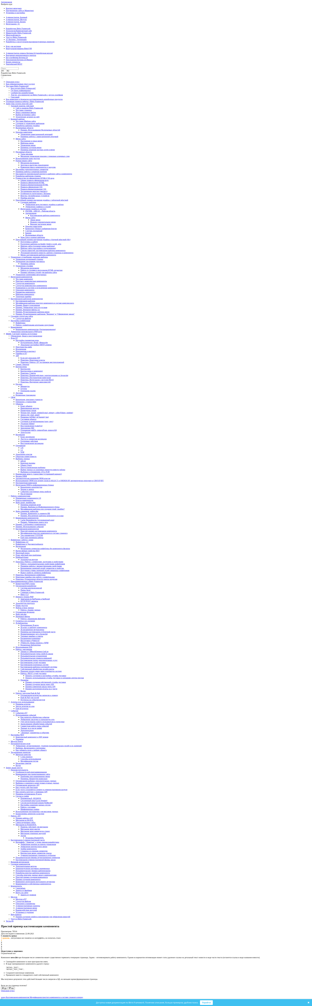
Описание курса (12, 82)
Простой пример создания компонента (32, 877)
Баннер (28, 233)
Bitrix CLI (24, 595)
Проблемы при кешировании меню (35, 776)
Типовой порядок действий (22, 106)
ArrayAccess (25, 432)
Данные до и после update (31, 728)
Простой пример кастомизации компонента (38, 531)
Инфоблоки (20, 323)
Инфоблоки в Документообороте (29, 544)
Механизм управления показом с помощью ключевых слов (45, 156)
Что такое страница (24, 110)
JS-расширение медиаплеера (32, 630)
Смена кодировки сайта (25, 822)
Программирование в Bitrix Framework (27, 581)
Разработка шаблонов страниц (28, 176)
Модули (14, 897)
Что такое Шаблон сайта (26, 121)
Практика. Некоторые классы (32, 360)
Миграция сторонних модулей (33, 833)
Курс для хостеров (13, 46)
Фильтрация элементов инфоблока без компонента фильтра (45, 548)
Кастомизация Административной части (28, 840)
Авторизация (6, 2)
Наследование (26, 494)
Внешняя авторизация (20, 862)
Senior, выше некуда (14, 768)
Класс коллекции (27, 437)
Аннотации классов (24, 454)
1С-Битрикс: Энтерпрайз (16, 39)
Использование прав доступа (28, 158)
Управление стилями (24, 266)
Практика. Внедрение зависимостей (35, 382)
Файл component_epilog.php (27, 511)
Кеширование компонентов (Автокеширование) (36, 329)
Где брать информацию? (21, 90)
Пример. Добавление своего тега (34, 522)
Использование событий (26, 715)
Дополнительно (27, 730)
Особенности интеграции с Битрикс (35, 193)
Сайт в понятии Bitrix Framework (29, 108)
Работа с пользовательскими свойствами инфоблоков (42, 564)
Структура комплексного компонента (31, 286)
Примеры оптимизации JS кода (29, 794)
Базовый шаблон (18, 119)
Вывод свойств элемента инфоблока (35, 573)
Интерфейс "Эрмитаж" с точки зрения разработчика (37, 842)
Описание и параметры (25, 904)
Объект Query (26, 465)
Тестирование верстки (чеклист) (33, 191)
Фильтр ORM (21, 476)
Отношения (20, 446)
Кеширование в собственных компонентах (33, 884)
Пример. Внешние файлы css (28, 310)
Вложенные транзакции (26, 395)
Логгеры (19, 393)
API (17, 356)
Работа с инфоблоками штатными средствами (35, 325)
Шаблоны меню (27, 143)
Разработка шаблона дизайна (28, 126)
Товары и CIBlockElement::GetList (34, 651)
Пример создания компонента (28, 879)
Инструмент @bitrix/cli (29, 641)
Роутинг (19, 384)
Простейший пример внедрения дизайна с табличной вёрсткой (42, 200)
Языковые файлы (23, 616)
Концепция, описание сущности (29, 399)
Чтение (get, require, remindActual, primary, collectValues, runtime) (46, 413)
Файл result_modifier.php (25, 502)
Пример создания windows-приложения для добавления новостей (43, 917)
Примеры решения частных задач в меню (37, 150)
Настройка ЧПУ (17, 735)
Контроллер (25, 369)
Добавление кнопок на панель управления (38, 844)
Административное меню (26, 908)
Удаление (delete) (27, 424)
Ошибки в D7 (21, 353)
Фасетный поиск (23, 553)
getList (23, 461)
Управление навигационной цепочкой (36, 134)
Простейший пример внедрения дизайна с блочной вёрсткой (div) (43, 240)
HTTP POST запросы (29, 601)
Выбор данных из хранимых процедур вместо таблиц (42, 470)
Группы (23, 389)
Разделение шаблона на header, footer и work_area (40, 244)
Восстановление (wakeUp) (31, 426)
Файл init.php (21, 614)
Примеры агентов (23, 704)
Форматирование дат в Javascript (34, 634)
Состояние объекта (28, 419)
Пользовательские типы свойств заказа (36, 654)
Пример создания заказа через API (39, 684)
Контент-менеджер (14, 8)
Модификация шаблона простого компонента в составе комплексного (45, 303)
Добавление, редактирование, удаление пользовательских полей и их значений (49, 746)
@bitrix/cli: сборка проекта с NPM (34, 643)
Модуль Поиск (17, 741)
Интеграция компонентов (21, 277)
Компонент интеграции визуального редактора (35, 882)
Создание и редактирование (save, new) (36, 421)
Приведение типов (28, 410)
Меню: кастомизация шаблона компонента (38, 255)
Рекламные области (24, 152)
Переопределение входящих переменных (33, 868)
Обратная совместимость (26, 456)
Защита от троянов (28, 895)
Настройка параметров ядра (27, 340)
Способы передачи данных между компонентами (36, 875)
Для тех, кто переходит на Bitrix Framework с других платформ (37, 95)
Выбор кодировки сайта (26, 115)
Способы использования (30, 759)
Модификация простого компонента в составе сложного (44, 533)
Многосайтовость (13, 35)
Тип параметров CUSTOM (31, 535)
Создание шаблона (28, 202)
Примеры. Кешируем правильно (33, 779)
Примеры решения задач (30, 505)
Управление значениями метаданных (31, 275)
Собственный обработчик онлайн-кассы (37, 669)
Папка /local (25, 590)
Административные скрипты (28, 906)
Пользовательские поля (20, 744)
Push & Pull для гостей (29, 698)
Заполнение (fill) (27, 428)
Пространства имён (24, 347)
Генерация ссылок (28, 391)
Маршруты (25, 386)
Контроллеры (21, 367)
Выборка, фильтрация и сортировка (30, 748)
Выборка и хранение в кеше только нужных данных (37, 783)
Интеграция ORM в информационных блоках (35, 485)
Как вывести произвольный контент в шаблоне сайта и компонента (44, 174)
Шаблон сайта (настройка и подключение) (38, 248)
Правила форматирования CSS (33, 189)
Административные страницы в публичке (38, 855)
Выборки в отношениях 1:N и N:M (34, 472)
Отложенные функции (25, 612)
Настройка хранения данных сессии (35, 805)
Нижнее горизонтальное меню (43, 222)
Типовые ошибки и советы (31, 636)
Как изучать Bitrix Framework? (23, 88)
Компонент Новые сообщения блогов (41, 229)
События (14, 711)
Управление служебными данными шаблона (29, 257)
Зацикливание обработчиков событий (36, 724)
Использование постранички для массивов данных (37, 811)
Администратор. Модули (16, 20)
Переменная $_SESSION (30, 798)
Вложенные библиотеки (30, 645)
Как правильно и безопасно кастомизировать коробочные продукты (34, 99)
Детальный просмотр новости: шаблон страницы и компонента (46, 253)
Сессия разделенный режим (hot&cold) (36, 803)
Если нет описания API (30, 358)
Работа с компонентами (20, 496)
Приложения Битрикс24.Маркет (19, 60)
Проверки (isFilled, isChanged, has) (34, 417)
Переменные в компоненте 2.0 (28, 498)
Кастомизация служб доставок (33, 662)
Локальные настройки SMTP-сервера (36, 345)
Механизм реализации (29, 163)
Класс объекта (26, 406)
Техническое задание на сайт (28, 117)
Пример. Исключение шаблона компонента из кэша (41, 516)
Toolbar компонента (28, 849)
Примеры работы (27, 264)
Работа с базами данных (30, 610)
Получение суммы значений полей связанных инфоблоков (44, 570)
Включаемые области (24, 128)
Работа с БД (15, 816)
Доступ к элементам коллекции (33, 439)
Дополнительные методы (26, 866)
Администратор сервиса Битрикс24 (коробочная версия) (29, 53)
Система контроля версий (31, 588)
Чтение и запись (27, 489)
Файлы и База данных (25, 608)
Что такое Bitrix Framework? (17, 86)
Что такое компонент (24, 279)
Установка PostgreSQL (34, 838)
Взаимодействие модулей (26, 910)
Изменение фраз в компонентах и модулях (38, 167)
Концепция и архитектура (31, 487)
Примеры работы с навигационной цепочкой (39, 137)
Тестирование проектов (20, 752)
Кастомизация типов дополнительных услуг (39, 660)
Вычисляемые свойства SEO (27, 551)
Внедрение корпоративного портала (21, 55)
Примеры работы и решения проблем (31, 172)
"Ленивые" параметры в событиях (34, 733)
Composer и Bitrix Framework (32, 592)
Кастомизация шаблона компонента (45, 215)
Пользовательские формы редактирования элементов (38, 857)
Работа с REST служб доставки (33, 673)
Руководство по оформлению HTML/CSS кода (35, 178)
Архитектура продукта (25, 603)
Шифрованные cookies (29, 809)
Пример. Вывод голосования (28, 305)
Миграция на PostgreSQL (26, 825)
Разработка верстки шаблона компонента (33, 873)
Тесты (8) (10, 921)
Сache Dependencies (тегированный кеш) (37, 520)
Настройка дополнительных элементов (32, 169)
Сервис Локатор (22, 364)
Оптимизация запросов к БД (27, 785)
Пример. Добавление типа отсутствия (31, 307)
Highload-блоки (22, 557)
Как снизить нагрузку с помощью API (31, 792)
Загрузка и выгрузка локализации (34, 165)
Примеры (24, 680)
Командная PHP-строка (25, 584)
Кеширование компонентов (27, 518)
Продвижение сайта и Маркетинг (20, 10)
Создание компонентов (20, 864)
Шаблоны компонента (25, 294)
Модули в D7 (21, 899)
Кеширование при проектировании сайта (33, 774)
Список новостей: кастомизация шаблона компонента (42, 250)
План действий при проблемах (28, 555)
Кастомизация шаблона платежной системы (38, 667)
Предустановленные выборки (32, 467)
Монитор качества (23, 754)
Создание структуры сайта (22, 316)
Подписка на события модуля (32, 700)
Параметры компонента (25, 292)
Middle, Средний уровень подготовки (21, 334)
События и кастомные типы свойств (35, 492)
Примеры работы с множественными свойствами (41, 566)
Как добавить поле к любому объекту (31, 750)
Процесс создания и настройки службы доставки (45, 676)
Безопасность (16, 886)
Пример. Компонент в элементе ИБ (35, 513)
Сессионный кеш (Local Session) (33, 801)
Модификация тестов (29, 761)
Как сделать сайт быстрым (27, 787)
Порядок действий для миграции (34, 827)
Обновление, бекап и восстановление (26, 336)
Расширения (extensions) (30, 638)
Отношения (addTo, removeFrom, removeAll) (38, 430)
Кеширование (16, 327)
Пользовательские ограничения (33, 656)
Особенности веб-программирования (31, 772)
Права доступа (22, 605)
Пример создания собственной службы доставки (45, 682)
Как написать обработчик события (34, 717)
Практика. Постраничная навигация (35, 378)
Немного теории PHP (25, 597)
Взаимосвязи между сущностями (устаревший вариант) (39, 474)
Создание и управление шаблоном (30, 123)
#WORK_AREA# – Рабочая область (40, 211)
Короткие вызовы (27, 463)
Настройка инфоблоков (20, 321)
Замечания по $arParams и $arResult (35, 599)
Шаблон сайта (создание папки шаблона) (37, 246)
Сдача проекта (26, 757)
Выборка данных (23, 459)
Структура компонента (25, 283)
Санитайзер (20, 888)
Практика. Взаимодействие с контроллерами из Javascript (44, 375)
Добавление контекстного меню (33, 847)
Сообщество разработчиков (22, 93)
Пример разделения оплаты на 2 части (41, 689)
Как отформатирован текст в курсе (20, 84)
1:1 (21, 450)
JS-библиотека (22, 623)
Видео (23, 691)
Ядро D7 (14, 338)
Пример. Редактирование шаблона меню (32, 312)
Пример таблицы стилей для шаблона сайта (38, 272)
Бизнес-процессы (13, 62)
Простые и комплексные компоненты (31, 281)
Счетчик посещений (33, 231)
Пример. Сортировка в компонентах (31, 524)
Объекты (19, 404)
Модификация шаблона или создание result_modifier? (42, 509)
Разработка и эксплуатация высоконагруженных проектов (30, 42)
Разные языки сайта (24, 161)
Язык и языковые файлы (26, 112)
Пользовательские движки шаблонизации (33, 871)
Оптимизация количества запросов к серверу (39, 695)
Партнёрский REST (14, 64)
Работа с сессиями (28, 807)
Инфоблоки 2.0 (22, 542)
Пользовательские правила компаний (36, 658)
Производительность (19, 770)
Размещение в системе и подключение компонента (37, 288)
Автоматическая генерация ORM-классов (33, 478)
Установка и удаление (25, 912)
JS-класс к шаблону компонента (33, 627)
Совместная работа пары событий (34, 726)
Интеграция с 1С (13, 24)
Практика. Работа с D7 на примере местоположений (42, 362)
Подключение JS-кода (29, 625)
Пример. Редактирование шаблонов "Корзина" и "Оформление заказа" (45, 314)
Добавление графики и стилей (38, 207)
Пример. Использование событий (30, 527)
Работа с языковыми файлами (32, 619)
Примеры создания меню (30, 147)
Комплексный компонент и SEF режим (32, 737)
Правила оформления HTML (32, 183)
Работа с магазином (24, 649)
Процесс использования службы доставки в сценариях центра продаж (54, 678)
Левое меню (35, 220)
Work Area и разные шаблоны (32, 237)
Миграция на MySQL (25, 820)
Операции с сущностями (26, 402)
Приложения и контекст (26, 351)
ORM (13, 397)
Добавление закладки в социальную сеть (37, 719)
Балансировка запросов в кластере (30, 814)
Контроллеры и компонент (31, 371)
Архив (23, 836)
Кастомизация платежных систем (34, 665)
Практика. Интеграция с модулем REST (37, 380)
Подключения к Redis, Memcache (34, 343)
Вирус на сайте (22, 893)
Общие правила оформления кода (34, 180)
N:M (22, 452)
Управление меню (28, 145)
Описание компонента (25, 290)
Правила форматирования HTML (34, 185)
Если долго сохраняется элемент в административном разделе (41, 790)
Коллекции (20, 435)
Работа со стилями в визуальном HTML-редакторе (41, 270)
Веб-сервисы (16, 914)
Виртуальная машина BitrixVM (19, 48)
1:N (21, 448)
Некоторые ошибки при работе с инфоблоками (35, 577)
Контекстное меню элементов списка (36, 853)
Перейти (206, 1002)
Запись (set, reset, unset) (29, 415)
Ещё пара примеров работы (31, 538)
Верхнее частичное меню (40, 224)
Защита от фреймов (24, 890)
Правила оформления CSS (31, 187)
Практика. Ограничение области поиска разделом (36, 579)
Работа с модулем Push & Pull (28, 693)
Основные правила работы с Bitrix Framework (25, 101)
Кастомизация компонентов (27, 529)
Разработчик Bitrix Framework (18, 29)
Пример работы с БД (24, 818)
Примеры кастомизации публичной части (37, 632)
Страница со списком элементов (34, 851)
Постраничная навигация (26, 483)
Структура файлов (23, 318)
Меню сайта (21, 139)
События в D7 (21, 713)
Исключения (21, 349)
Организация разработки (26, 586)
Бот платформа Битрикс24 (17, 57)
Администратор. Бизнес (16, 22)
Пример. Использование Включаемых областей (40, 130)
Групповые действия (29, 441)
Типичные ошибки (23, 296)
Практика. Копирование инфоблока (30, 575)
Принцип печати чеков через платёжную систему (41, 671)
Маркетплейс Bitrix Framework (18, 33)
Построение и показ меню (31, 141)
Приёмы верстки (27, 198)
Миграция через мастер (30, 829)
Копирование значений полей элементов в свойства (42, 568)
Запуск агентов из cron (25, 706)
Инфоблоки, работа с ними (22, 540)
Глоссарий (15, 97)
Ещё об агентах (22, 708)
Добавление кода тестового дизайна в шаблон (44, 204)
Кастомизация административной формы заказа (36, 860)
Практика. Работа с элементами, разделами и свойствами (39, 562)
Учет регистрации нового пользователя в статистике (42, 722)
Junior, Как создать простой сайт (19, 104)
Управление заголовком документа (30, 261)
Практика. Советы (28, 373)
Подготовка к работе (29, 242)
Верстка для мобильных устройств (34, 196)
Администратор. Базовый (16, 17)
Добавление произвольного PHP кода (26, 332)
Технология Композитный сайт (19, 31)
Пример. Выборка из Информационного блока (39, 507)
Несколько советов (23, 763)
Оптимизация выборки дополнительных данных (36, 781)
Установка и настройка (15, 13)
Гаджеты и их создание (25, 621)
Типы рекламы (26, 154)
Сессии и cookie (22, 796)
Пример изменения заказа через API (40, 687)
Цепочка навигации (24, 132)
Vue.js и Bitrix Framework (16, 37)
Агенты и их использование (22, 702)
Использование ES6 (24, 647)
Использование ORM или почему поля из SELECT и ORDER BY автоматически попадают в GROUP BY (60, 481)
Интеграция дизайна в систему (33, 209)
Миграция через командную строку (35, 831)
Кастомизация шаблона (25, 301)
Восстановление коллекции (32, 443)
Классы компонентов (24, 500)
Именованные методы (29, 408)
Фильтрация (21, 546)
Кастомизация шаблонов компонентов (27, 299)
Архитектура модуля (29, 559)
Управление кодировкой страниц (29, 259)
